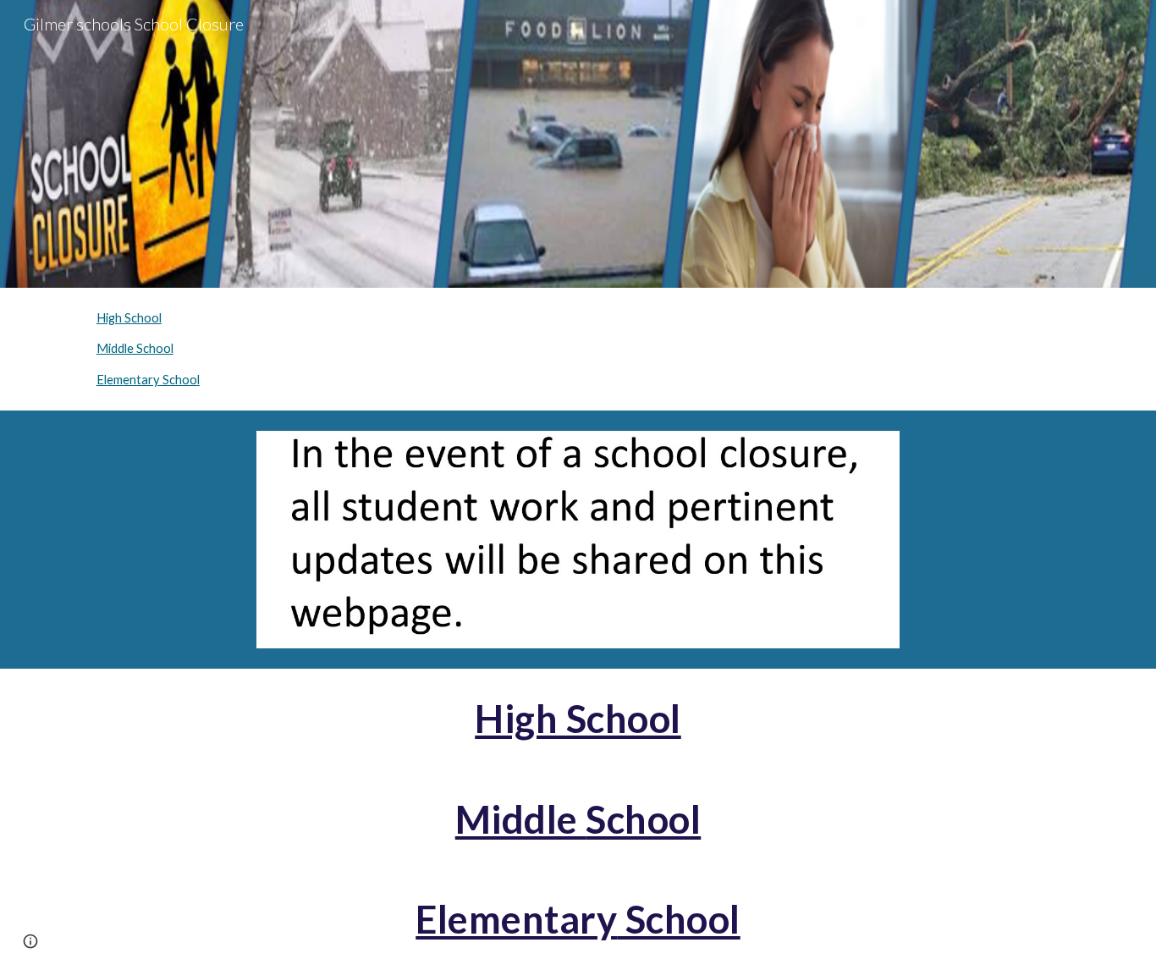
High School (129, 318)
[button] (30, 941)
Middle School (134, 348)
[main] (578, 718)
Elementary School (148, 379)
